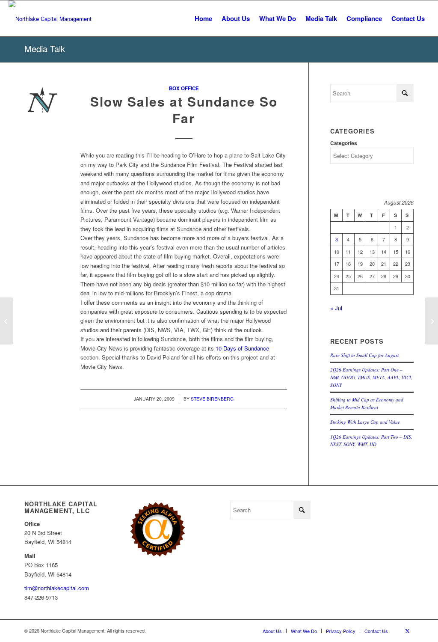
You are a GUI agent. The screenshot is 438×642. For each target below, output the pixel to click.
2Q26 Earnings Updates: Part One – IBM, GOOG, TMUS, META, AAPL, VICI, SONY (371, 377)
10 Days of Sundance (242, 348)
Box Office (184, 88)
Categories (343, 143)
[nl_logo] (50, 18)
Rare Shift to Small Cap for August (364, 355)
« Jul (336, 308)
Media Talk (44, 48)
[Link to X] (407, 630)
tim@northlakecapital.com (56, 588)
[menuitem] (203, 18)
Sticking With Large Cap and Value (365, 422)
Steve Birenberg (212, 398)
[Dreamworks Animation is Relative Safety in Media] (6, 321)
